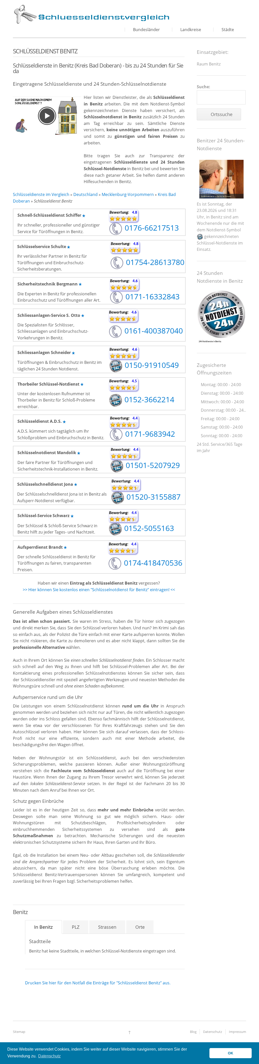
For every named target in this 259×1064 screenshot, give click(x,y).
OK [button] (230, 1053)
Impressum (237, 1031)
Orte (140, 927)
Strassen (107, 927)
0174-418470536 (152, 563)
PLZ (75, 927)
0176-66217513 (151, 228)
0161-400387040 (152, 330)
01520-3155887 (152, 497)
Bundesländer (146, 29)
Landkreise (190, 29)
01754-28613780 (154, 262)
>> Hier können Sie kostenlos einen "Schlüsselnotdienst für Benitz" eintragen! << (99, 589)
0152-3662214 (148, 399)
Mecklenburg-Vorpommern (128, 194)
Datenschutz (212, 1031)
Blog (193, 1031)
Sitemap (19, 1031)
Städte (228, 29)
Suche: (203, 87)
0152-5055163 (148, 528)
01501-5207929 (152, 465)
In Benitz (43, 927)
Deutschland (85, 194)
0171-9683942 (149, 434)
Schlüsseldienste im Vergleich (41, 194)
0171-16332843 (151, 296)
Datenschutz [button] (49, 1056)
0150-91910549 (151, 365)
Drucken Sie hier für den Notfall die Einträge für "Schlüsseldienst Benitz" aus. (97, 983)
